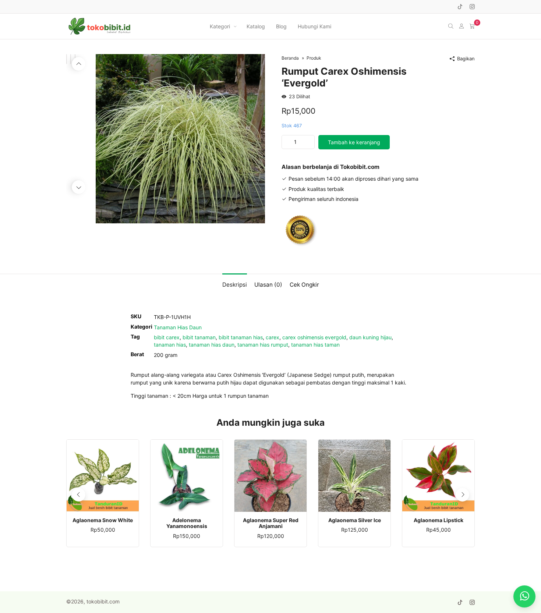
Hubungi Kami (314, 26)
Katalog (256, 26)
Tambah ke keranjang (354, 142)
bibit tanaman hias (241, 337)
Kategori (220, 26)
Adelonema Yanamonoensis (186, 523)
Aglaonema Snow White (103, 520)
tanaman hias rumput (262, 344)
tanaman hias (170, 344)
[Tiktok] (460, 6)
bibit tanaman (199, 337)
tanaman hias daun (211, 344)
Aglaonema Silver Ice (354, 520)
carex (272, 337)
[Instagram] (472, 6)
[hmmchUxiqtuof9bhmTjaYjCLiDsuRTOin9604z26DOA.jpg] (180, 138)
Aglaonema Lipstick (438, 520)
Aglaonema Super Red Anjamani (270, 523)
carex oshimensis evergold (314, 337)
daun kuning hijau (370, 337)
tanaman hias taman (315, 344)
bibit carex (167, 337)
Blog (281, 26)
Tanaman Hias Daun (178, 327)
